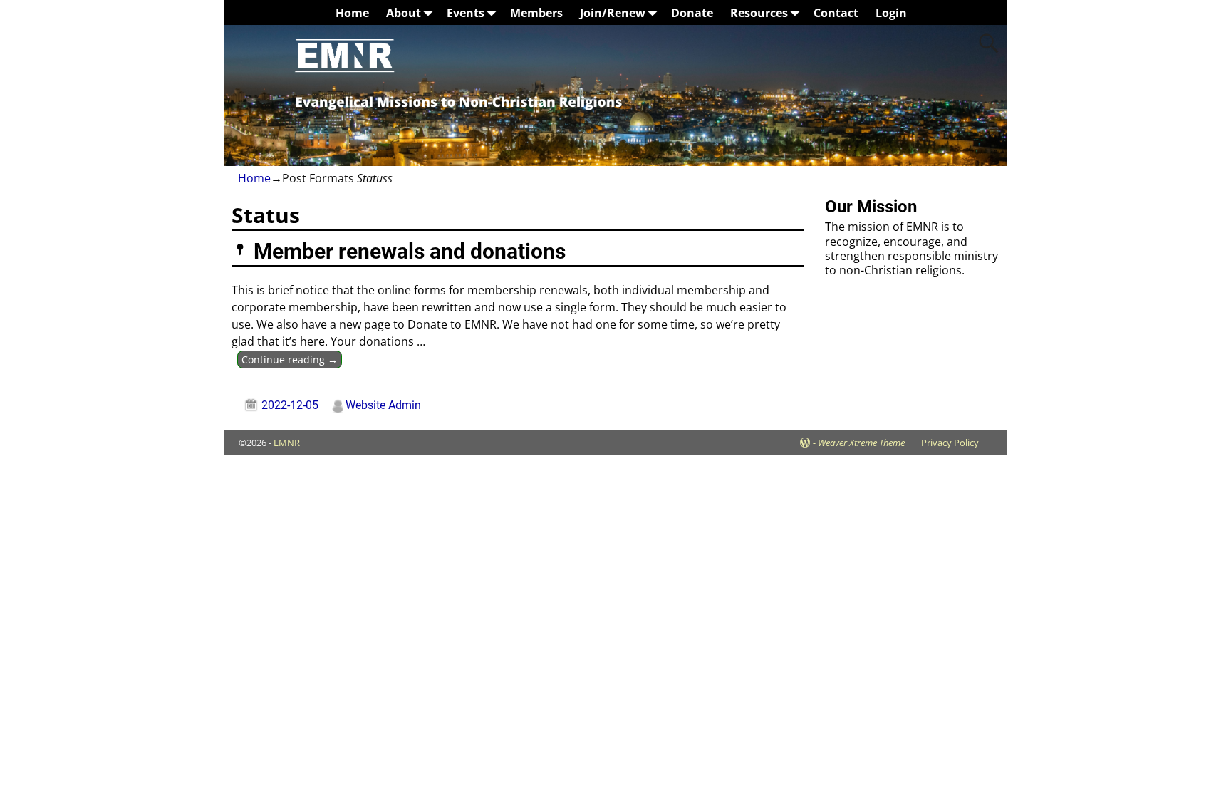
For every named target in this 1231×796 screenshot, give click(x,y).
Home (352, 13)
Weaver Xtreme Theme (861, 442)
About (403, 13)
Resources (759, 13)
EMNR (287, 442)
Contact (836, 13)
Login (891, 13)
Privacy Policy (950, 442)
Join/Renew (612, 13)
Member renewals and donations (410, 251)
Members (536, 13)
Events (465, 13)
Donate (692, 13)
